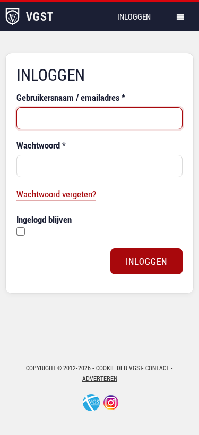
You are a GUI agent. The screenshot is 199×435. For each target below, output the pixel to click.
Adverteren (99, 378)
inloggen (134, 16)
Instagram (110, 402)
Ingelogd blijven (44, 219)
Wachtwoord (41, 145)
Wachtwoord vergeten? (56, 194)
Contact (157, 367)
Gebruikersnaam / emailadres (70, 97)
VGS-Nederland (91, 402)
